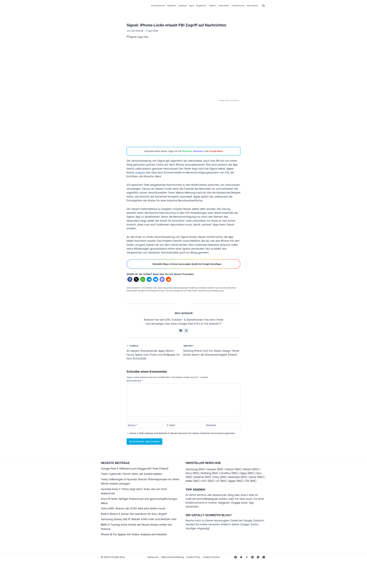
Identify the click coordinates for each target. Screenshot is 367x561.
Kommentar (135, 380)
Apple (232, 481)
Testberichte (238, 5)
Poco (189, 473)
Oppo (243, 473)
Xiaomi (230, 469)
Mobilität (171, 5)
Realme (199, 477)
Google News (216, 151)
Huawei (211, 469)
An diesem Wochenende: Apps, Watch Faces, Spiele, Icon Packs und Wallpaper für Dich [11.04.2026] (153, 352)
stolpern (140, 172)
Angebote (201, 5)
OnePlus (225, 473)
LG (217, 481)
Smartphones (158, 5)
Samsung (192, 469)
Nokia (189, 481)
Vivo (258, 473)
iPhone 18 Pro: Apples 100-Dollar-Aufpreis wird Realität (134, 534)
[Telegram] (246, 557)
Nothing (206, 473)
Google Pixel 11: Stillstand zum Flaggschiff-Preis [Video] (134, 468)
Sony (216, 477)
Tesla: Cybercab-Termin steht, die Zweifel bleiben (131, 474)
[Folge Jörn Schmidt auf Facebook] (180, 330)
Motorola (234, 477)
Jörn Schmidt (137, 31)
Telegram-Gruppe (229, 502)
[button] (129, 279)
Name (132, 425)
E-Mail (171, 425)
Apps (191, 5)
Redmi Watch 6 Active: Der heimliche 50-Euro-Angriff (134, 514)
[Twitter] (241, 557)
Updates (182, 5)
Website (211, 425)
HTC (204, 481)
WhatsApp (187, 151)
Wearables (223, 5)
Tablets (212, 5)
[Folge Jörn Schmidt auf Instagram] (186, 330)
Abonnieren (252, 5)
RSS (201, 469)
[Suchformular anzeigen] (263, 5)
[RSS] (258, 557)
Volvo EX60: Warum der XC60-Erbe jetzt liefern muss (133, 508)
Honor (252, 477)
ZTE (247, 481)
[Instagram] (263, 557)
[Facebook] (235, 557)
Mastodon (198, 151)
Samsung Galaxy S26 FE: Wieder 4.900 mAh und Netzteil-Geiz (138, 519)
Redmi (247, 469)
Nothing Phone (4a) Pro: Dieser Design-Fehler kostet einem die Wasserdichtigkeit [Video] (211, 350)
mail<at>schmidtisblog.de (202, 499)
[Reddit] (252, 557)
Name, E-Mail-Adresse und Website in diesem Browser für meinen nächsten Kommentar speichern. (182, 433)
